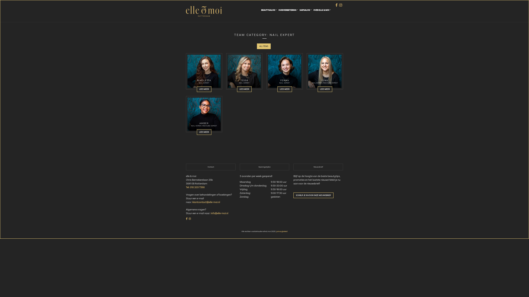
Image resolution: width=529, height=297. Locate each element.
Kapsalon (305, 10)
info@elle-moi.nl (219, 213)
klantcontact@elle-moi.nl (206, 202)
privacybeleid (282, 231)
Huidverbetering (287, 10)
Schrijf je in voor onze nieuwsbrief (313, 195)
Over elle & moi (321, 10)
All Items (263, 46)
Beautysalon (268, 10)
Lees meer (204, 89)
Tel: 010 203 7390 (195, 187)
